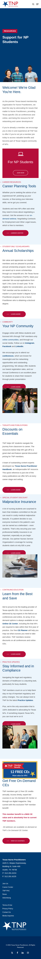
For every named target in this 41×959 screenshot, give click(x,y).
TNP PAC (6, 891)
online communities (10, 340)
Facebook (6, 346)
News (4, 894)
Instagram (29, 343)
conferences (8, 356)
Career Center (7, 887)
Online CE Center (10, 624)
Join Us (5, 883)
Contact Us (6, 912)
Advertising (6, 898)
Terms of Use (7, 905)
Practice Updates (25, 700)
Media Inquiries (8, 916)
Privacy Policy (7, 909)
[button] (37, 4)
